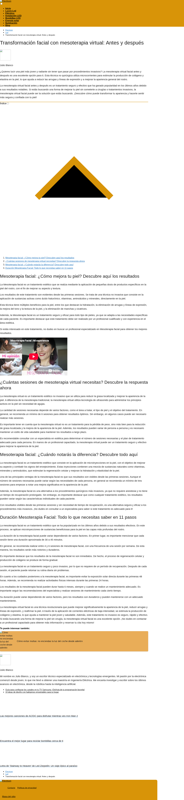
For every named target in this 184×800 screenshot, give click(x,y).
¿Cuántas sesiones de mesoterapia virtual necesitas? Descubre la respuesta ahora (45, 261)
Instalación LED (13, 16)
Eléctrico (9, 13)
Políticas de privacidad (27, 788)
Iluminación (11, 23)
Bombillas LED (13, 18)
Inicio (8, 8)
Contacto (11, 788)
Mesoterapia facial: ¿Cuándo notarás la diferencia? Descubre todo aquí (39, 265)
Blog (7, 25)
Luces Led (10, 11)
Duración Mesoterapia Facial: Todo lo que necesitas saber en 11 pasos (39, 268)
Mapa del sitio (8, 796)
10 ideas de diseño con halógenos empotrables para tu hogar (32, 692)
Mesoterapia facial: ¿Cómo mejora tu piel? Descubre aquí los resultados (39, 258)
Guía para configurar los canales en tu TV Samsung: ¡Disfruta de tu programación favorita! (45, 689)
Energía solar (12, 20)
